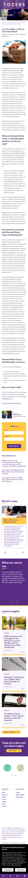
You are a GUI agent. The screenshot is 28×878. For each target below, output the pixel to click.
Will (22, 70)
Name (5, 430)
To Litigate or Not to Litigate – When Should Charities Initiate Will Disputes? (12, 479)
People (4, 797)
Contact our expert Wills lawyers (11, 403)
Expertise (4, 795)
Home (3, 22)
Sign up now (12, 750)
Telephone (7, 436)
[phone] (10, 876)
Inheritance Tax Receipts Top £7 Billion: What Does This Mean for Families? (13, 472)
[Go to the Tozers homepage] (14, 4)
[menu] (24, 876)
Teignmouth (19, 797)
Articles (16, 22)
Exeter (18, 792)
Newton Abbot (20, 795)
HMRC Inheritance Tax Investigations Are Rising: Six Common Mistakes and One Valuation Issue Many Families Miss (14, 463)
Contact (4, 806)
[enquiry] (17, 876)
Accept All (7, 870)
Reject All (20, 870)
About (4, 804)
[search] (3, 876)
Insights (9, 22)
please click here (16, 865)
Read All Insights (10, 732)
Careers (4, 799)
